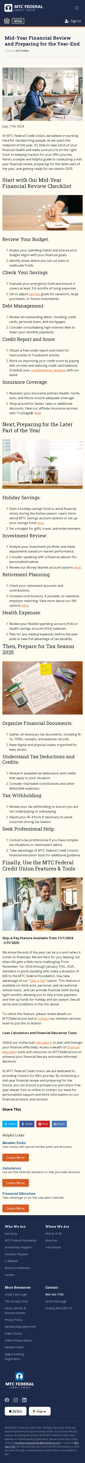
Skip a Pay (37, 980)
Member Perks (14, 1347)
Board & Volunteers (17, 1268)
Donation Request (16, 1254)
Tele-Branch (53, 1247)
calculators (44, 1042)
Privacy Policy (13, 1320)
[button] (9, 1124)
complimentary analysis (48, 370)
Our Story (11, 1233)
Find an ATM (53, 1233)
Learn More (16, 1157)
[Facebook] (7, 1400)
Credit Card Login (16, 1294)
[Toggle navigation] (76, 8)
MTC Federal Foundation (21, 1240)
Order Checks (13, 1333)
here (37, 413)
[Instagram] (15, 1400)
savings (34, 294)
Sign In (76, 21)
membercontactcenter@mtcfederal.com (37, 1443)
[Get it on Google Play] (40, 1411)
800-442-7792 (54, 1294)
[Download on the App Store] (15, 1411)
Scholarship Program (18, 1247)
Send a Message (55, 1301)
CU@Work (11, 1261)
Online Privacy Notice (18, 1340)
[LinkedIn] (24, 1400)
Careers (10, 1275)
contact (43, 1018)
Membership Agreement (20, 1326)
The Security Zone (16, 1301)
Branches (51, 1240)
